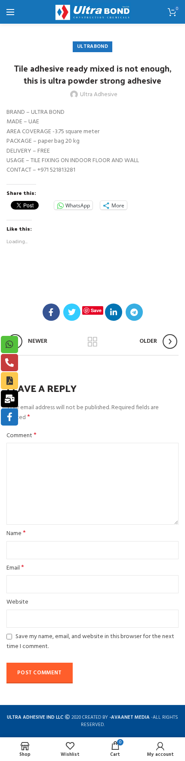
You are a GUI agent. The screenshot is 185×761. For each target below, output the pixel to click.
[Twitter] (71, 312)
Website (17, 602)
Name (16, 534)
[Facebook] (51, 312)
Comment (21, 436)
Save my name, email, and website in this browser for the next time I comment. (90, 641)
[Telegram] (134, 312)
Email (15, 568)
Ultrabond (92, 46)
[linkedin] (113, 312)
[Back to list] (92, 341)
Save (96, 310)
